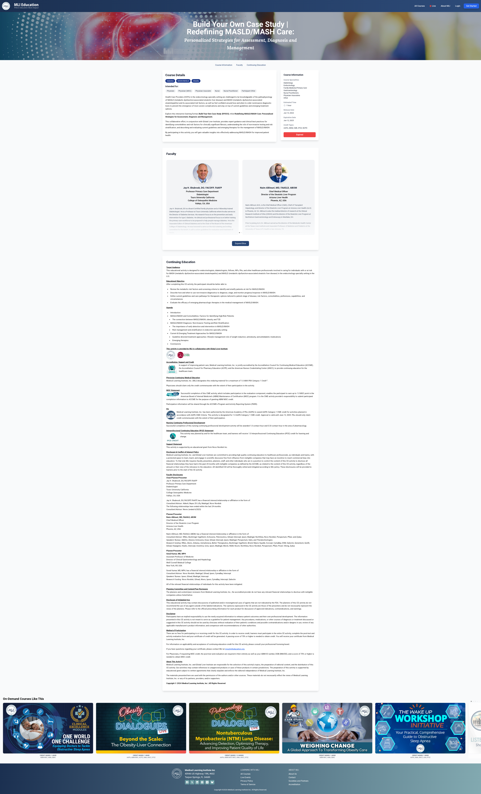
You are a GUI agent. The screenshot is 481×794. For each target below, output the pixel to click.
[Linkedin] (197, 782)
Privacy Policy (247, 781)
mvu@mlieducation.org (235, 649)
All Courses (419, 6)
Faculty (239, 65)
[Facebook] (187, 782)
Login (457, 6)
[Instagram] (202, 782)
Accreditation (294, 784)
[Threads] (207, 782)
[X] (192, 782)
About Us (293, 774)
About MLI (445, 6)
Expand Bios (240, 243)
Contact (292, 777)
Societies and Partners (298, 781)
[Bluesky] (212, 782)
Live (434, 6)
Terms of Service (248, 784)
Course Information (223, 65)
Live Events (246, 777)
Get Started (471, 6)
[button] (239, 232)
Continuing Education (256, 65)
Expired (299, 134)
